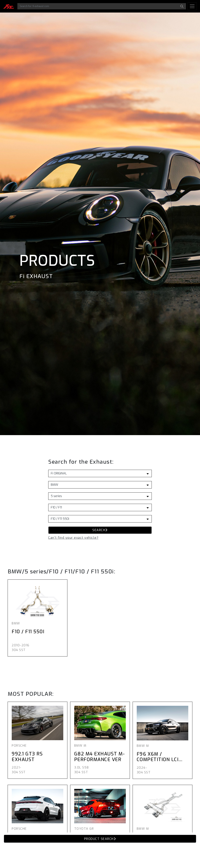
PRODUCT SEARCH (99, 839)
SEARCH (98, 530)
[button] (73, 538)
